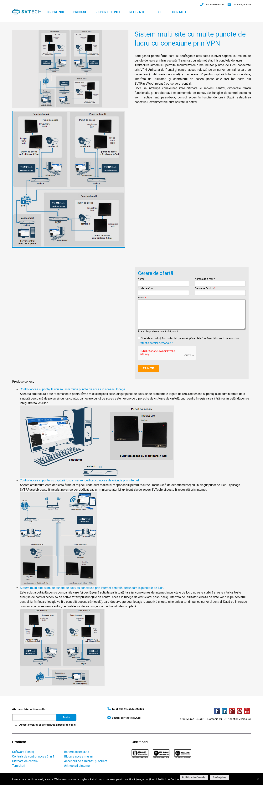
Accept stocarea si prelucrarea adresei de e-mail (47, 724)
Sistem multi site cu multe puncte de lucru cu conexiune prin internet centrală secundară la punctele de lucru (92, 588)
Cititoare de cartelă (25, 761)
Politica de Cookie (194, 777)
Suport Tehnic (108, 12)
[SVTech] (26, 11)
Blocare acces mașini (78, 756)
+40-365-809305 (215, 4)
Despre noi (55, 12)
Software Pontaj (23, 752)
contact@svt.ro (242, 4)
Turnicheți (18, 766)
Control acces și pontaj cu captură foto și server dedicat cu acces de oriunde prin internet (79, 480)
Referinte (137, 12)
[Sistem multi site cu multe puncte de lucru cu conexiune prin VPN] (70, 68)
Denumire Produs (205, 288)
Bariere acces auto (76, 752)
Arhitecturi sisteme (77, 766)
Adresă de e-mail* (205, 278)
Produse (80, 12)
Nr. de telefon (145, 288)
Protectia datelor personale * (155, 343)
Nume (141, 278)
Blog (158, 12)
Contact (179, 12)
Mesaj (142, 297)
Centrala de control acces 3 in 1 (33, 756)
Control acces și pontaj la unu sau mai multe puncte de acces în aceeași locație (72, 389)
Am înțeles (219, 777)
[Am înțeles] (258, 779)
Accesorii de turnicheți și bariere (85, 761)
